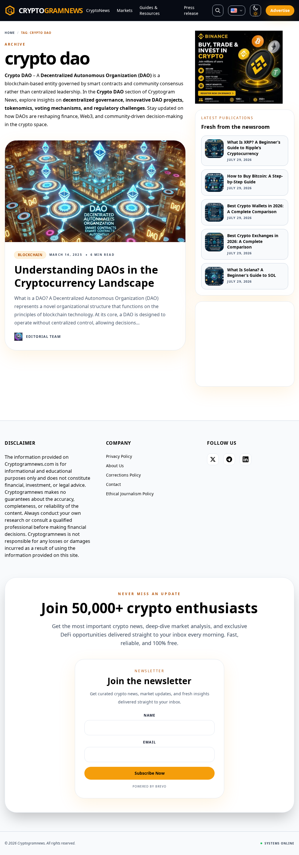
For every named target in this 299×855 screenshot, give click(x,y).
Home (10, 33)
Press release (191, 10)
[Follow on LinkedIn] (245, 459)
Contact (113, 484)
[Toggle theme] (255, 10)
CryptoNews (98, 10)
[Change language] (236, 10)
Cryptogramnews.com (29, 464)
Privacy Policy (119, 456)
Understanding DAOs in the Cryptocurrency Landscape (86, 276)
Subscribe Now (150, 773)
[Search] (217, 10)
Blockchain (30, 254)
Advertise (280, 10)
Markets (125, 10)
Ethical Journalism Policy (130, 493)
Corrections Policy (123, 475)
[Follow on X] (213, 459)
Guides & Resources (150, 10)
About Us (115, 465)
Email (149, 742)
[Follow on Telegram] (229, 459)
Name (150, 715)
